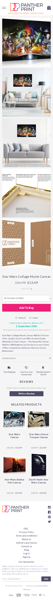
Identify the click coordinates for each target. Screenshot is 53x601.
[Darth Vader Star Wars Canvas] (38, 465)
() (31, 289)
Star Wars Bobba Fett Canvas (14, 481)
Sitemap (26, 589)
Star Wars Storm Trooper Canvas (38, 436)
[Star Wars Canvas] (14, 419)
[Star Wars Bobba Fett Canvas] (14, 465)
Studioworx (41, 586)
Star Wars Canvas (14, 436)
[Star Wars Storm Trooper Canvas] (38, 419)
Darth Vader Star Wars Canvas (38, 481)
